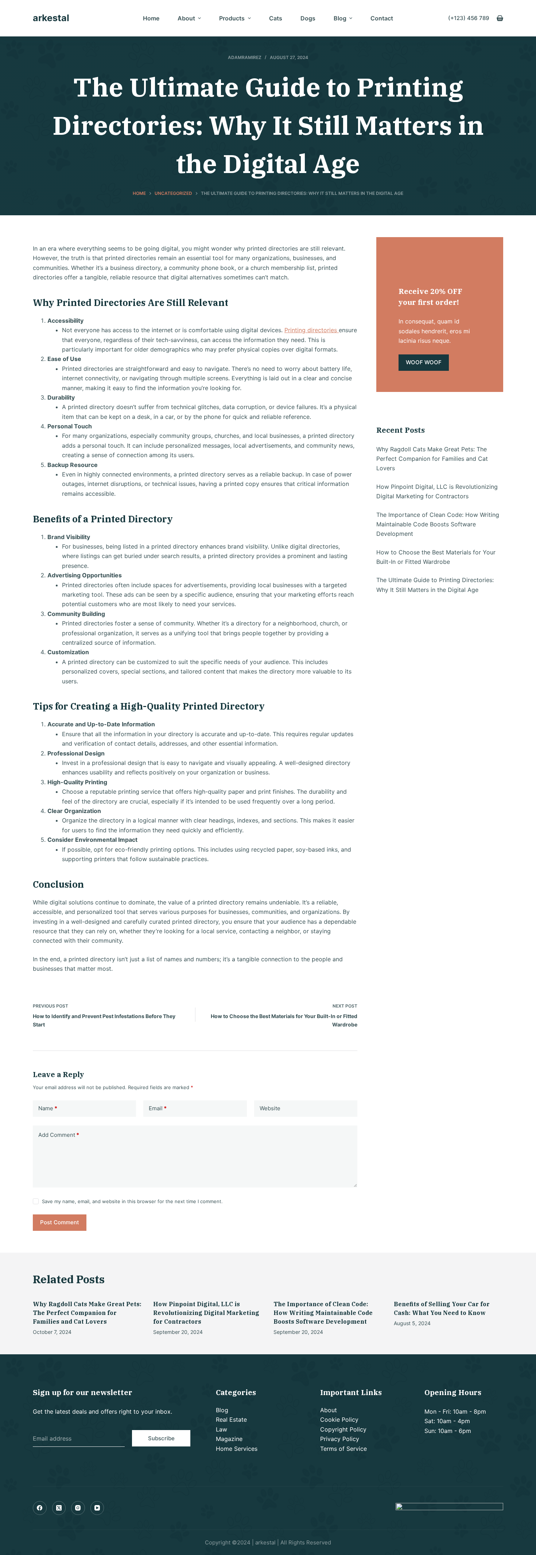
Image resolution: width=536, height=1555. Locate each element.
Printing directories (311, 330)
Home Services (236, 1448)
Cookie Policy (339, 1419)
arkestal (51, 17)
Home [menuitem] (151, 18)
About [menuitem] (186, 18)
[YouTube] (97, 1508)
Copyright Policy (343, 1429)
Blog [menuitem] (340, 18)
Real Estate (231, 1419)
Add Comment (58, 1134)
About (328, 1410)
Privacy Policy (339, 1438)
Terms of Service (343, 1448)
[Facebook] (40, 1508)
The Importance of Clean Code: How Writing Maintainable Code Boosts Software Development (437, 524)
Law (221, 1429)
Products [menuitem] (232, 18)
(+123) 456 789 (468, 18)
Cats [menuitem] (275, 18)
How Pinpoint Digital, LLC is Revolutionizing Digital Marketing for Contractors (206, 1312)
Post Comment (59, 1222)
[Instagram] (78, 1508)
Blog (222, 1410)
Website (270, 1108)
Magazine (229, 1438)
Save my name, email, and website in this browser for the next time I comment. (132, 1201)
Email (158, 1108)
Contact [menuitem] (381, 18)
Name (47, 1108)
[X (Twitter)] (59, 1508)
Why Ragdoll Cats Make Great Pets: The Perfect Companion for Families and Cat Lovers (432, 458)
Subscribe (161, 1438)
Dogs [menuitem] (307, 18)
